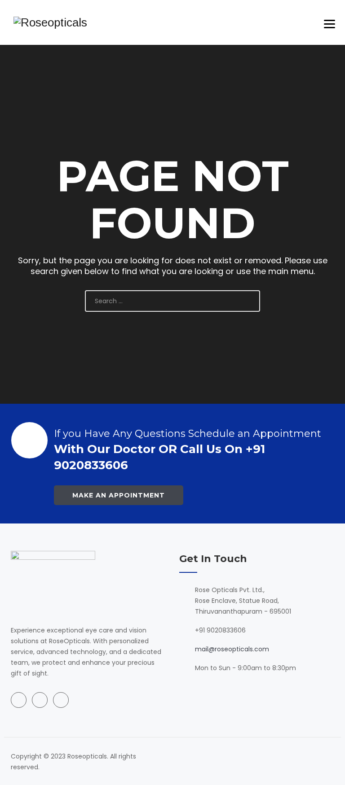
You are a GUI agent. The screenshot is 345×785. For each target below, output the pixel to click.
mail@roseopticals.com (232, 649)
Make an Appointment (118, 495)
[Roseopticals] (50, 22)
